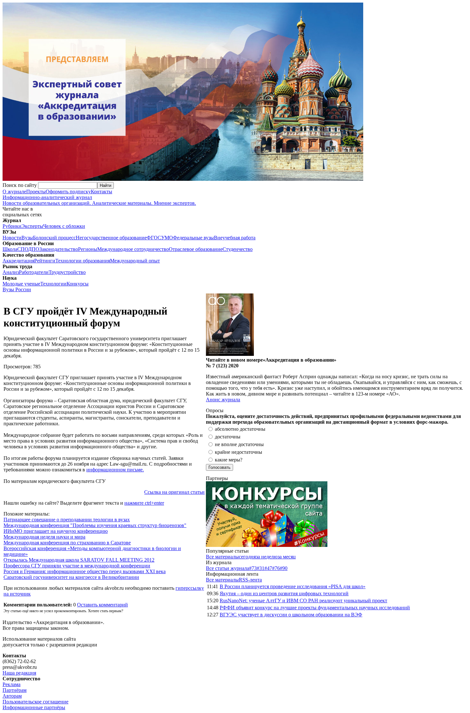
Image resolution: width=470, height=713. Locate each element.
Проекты (36, 191)
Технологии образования (82, 260)
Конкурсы (78, 283)
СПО (22, 249)
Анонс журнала (223, 399)
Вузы (27, 237)
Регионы (87, 249)
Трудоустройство (67, 272)
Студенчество (238, 249)
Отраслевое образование (196, 249)
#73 (253, 568)
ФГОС (154, 237)
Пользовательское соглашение (35, 701)
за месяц (287, 556)
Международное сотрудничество (133, 249)
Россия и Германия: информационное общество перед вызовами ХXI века (85, 571)
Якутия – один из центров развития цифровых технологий (284, 593)
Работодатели (34, 272)
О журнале (14, 191)
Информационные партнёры (34, 707)
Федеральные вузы (193, 237)
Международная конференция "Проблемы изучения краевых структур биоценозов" (95, 525)
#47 (268, 568)
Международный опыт (135, 260)
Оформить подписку (68, 191)
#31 (260, 568)
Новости (12, 237)
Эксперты (32, 226)
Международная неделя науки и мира (44, 537)
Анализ (11, 272)
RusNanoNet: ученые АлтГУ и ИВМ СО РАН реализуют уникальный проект (303, 600)
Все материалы (222, 556)
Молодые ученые (21, 283)
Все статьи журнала (227, 568)
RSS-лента (250, 579)
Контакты (101, 191)
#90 (283, 568)
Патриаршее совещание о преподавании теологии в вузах (67, 519)
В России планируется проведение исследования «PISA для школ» (292, 586)
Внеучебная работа (234, 237)
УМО (167, 237)
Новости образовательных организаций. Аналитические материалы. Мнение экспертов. (99, 200)
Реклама (11, 684)
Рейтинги (44, 260)
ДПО (33, 249)
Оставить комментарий (102, 604)
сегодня (247, 556)
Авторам (12, 696)
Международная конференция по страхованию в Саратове (67, 542)
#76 (276, 568)
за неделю (267, 556)
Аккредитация (18, 260)
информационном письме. (115, 469)
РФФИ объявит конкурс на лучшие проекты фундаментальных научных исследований (315, 607)
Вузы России (17, 289)
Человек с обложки (64, 226)
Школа (10, 249)
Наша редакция (19, 673)
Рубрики (12, 226)
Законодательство (58, 249)
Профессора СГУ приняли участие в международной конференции (77, 565)
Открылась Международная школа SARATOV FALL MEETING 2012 (79, 560)
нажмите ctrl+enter (144, 503)
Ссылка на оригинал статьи (174, 492)
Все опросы (453, 410)
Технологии (53, 283)
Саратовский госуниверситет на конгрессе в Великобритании (71, 577)
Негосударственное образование (111, 237)
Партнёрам (15, 690)
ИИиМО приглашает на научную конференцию (56, 531)
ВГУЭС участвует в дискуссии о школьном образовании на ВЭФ (291, 614)
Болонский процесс (54, 237)
